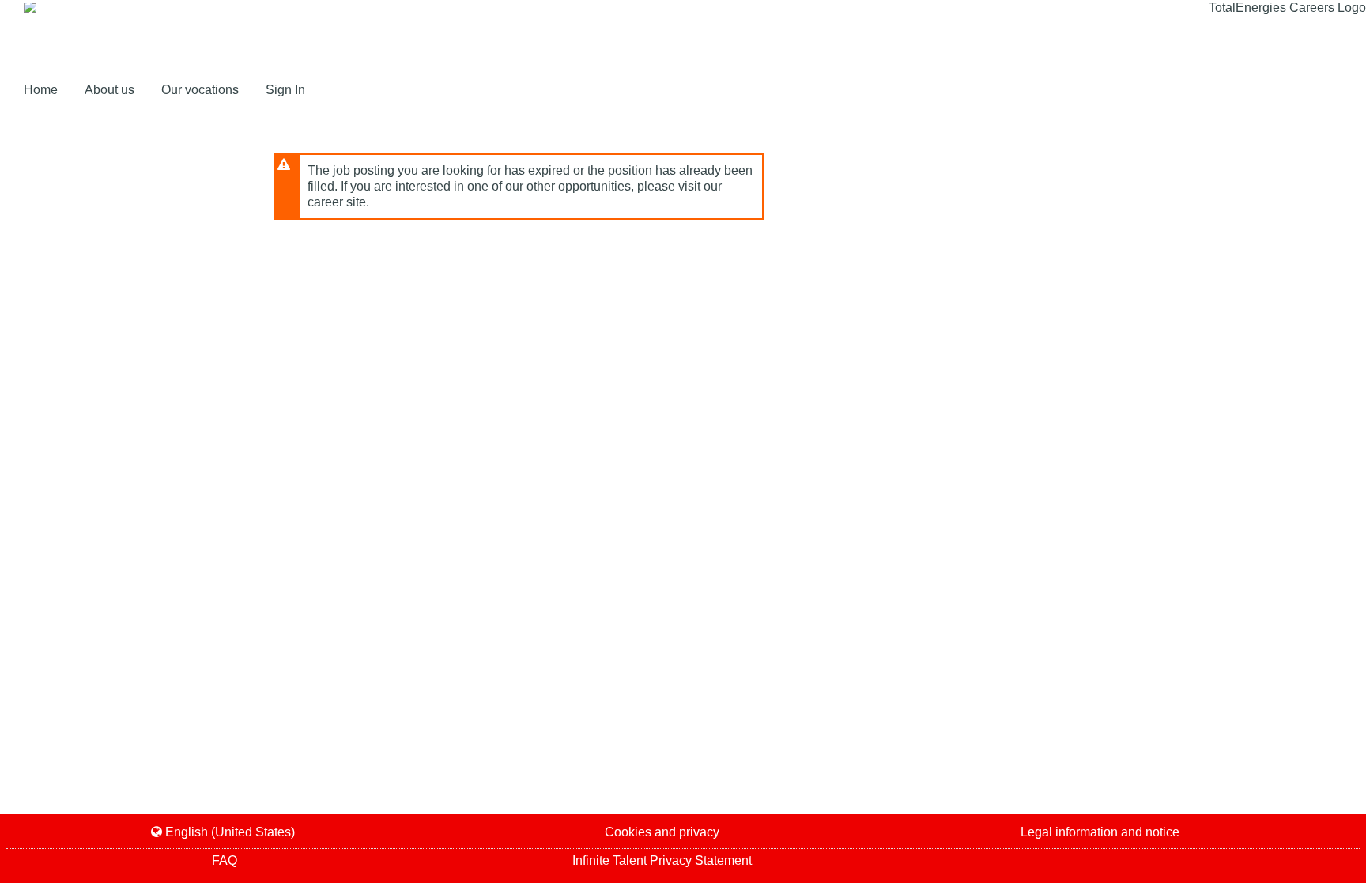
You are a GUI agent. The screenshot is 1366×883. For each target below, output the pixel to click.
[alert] (519, 186)
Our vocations (200, 89)
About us (111, 89)
